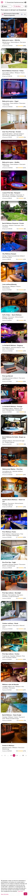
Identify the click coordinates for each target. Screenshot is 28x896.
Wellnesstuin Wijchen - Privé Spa (12, 469)
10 (23, 755)
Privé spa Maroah (7, 376)
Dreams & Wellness (8, 745)
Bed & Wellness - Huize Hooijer (11, 715)
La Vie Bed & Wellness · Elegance (12, 345)
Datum (5, 6)
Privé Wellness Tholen (9, 532)
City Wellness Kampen (9, 254)
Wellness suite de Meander (10, 684)
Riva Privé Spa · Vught (9, 562)
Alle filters (18, 6)
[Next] (26, 755)
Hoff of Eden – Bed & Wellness (12, 315)
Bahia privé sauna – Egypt (10, 101)
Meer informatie (4, 894)
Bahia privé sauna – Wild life (11, 40)
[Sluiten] (25, 14)
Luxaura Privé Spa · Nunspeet (11, 193)
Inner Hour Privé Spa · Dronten (11, 131)
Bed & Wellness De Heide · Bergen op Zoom (13, 437)
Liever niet (20, 891)
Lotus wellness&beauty (9, 284)
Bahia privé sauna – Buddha (10, 162)
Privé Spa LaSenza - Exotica (10, 654)
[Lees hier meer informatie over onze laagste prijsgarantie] (21, 14)
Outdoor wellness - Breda (10, 623)
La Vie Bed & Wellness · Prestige (12, 406)
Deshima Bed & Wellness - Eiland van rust (13, 500)
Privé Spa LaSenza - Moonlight (11, 593)
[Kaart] (25, 6)
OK (25, 893)
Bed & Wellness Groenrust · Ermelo (13, 223)
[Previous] (2, 755)
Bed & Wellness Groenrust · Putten (13, 70)
